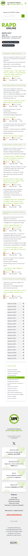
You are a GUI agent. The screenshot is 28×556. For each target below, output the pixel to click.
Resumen (7, 78)
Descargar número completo (11, 42)
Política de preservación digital (15, 394)
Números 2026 (12, 303)
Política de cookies (14, 503)
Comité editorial (11, 375)
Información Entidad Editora (14, 392)
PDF (6, 80)
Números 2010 (12, 350)
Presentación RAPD (12, 369)
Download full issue (9, 45)
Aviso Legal (14, 497)
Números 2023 (12, 312)
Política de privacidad (14, 501)
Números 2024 (12, 309)
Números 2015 (12, 335)
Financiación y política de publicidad (14, 505)
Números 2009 (12, 352)
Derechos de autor (12, 388)
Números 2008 (12, 355)
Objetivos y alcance (12, 373)
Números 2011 (11, 347)
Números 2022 (12, 315)
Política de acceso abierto (14, 371)
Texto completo (17, 78)
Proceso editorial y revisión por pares (15, 384)
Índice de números (12, 377)
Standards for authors (13, 381)
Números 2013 (12, 341)
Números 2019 (12, 324)
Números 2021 (12, 318)
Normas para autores (12, 379)
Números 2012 (12, 344)
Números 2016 (12, 332)
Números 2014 (12, 338)
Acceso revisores (11, 398)
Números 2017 (12, 329)
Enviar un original (11, 396)
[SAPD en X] (14, 444)
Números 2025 (12, 306)
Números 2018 (12, 327)
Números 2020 (12, 321)
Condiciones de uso (14, 499)
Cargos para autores (12, 390)
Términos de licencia (12, 386)
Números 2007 (12, 358)
